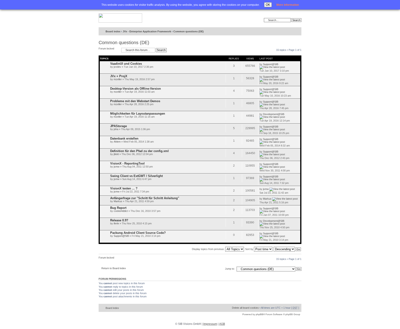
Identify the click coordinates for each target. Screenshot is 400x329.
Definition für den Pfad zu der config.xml (139, 151)
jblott (116, 154)
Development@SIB (273, 114)
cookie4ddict (121, 211)
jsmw (116, 166)
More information (287, 4)
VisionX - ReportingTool (127, 163)
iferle (116, 223)
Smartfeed (297, 32)
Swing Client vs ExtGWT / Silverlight (136, 176)
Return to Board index (113, 268)
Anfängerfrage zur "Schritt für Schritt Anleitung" (144, 198)
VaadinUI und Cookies (126, 63)
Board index (113, 31)
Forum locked (106, 48)
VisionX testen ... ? (124, 188)
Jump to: (230, 268)
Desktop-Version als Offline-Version (135, 88)
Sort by (249, 249)
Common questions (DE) (188, 31)
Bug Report (118, 208)
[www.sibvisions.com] (120, 18)
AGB (222, 324)
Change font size (288, 32)
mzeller (118, 79)
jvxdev (117, 66)
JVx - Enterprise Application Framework (147, 31)
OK (268, 4)
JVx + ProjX (118, 76)
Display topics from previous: (208, 249)
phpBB (259, 314)
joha (116, 129)
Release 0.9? (119, 220)
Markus (118, 201)
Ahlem (117, 141)
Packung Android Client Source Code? (138, 233)
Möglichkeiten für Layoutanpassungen (137, 113)
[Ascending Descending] (287, 249)
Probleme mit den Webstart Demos (135, 101)
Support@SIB (270, 64)
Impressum (210, 324)
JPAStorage (118, 126)
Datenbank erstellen (124, 138)
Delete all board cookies (245, 307)
